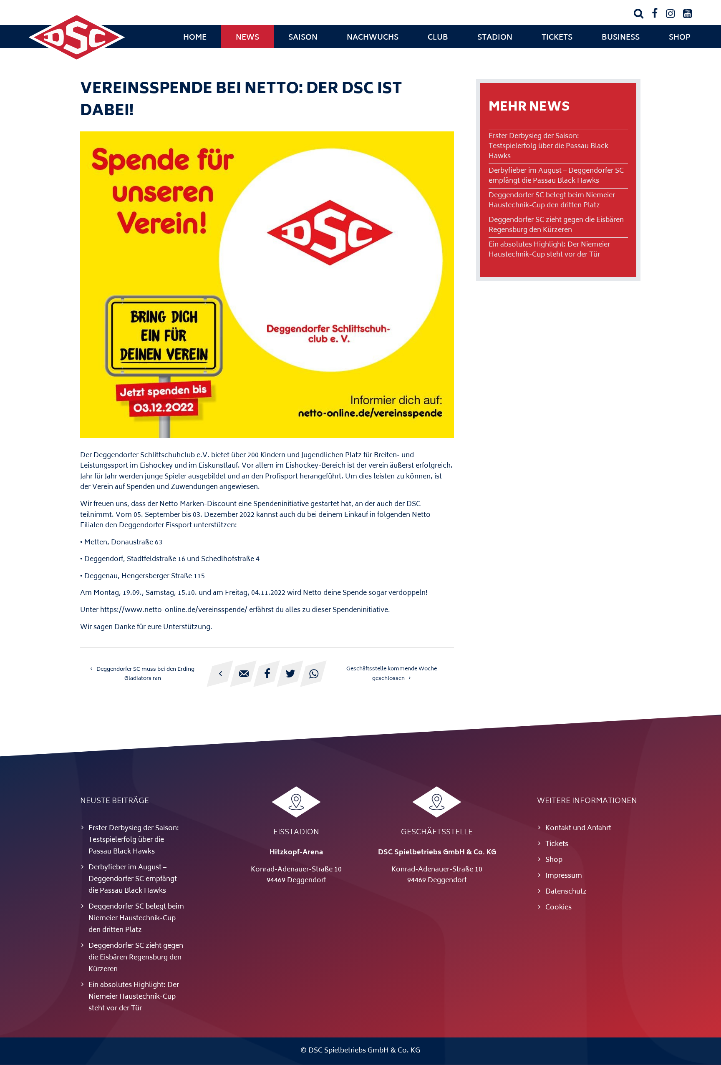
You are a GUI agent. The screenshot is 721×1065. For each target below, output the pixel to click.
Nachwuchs (372, 38)
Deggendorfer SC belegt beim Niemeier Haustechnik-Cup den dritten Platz (552, 200)
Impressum (563, 876)
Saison (303, 38)
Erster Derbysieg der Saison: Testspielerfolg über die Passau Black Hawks (548, 146)
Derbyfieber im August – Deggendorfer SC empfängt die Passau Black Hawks (556, 176)
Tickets (557, 38)
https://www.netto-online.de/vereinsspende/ (173, 610)
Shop (680, 38)
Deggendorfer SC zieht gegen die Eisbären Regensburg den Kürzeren (556, 225)
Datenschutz (566, 892)
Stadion (494, 38)
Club (438, 38)
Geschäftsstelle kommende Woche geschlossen (391, 674)
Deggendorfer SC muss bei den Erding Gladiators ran (145, 674)
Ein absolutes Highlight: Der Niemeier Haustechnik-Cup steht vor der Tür (549, 250)
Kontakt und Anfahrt (578, 828)
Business (621, 38)
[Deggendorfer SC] (77, 60)
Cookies (558, 908)
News (247, 38)
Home (195, 38)
